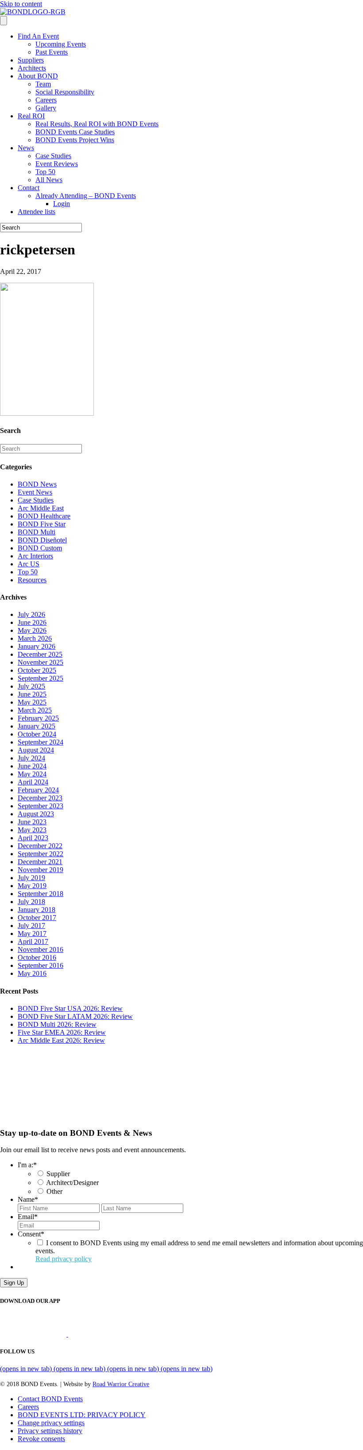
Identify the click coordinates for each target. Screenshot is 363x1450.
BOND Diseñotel (42, 540)
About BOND (38, 76)
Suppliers (31, 60)
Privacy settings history (50, 1430)
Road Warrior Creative (121, 1384)
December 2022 (40, 846)
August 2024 (36, 750)
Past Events (51, 52)
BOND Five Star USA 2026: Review (70, 1008)
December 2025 (40, 654)
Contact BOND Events (50, 1399)
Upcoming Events (60, 44)
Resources (32, 580)
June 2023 (32, 822)
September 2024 (40, 742)
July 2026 (31, 614)
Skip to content (21, 4)
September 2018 (40, 893)
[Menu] (3, 20)
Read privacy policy (63, 1259)
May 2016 (32, 973)
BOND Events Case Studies (75, 132)
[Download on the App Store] (34, 1334)
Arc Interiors (35, 556)
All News (48, 179)
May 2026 (32, 630)
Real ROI (31, 116)
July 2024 (31, 758)
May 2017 (32, 933)
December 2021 (40, 861)
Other (54, 1191)
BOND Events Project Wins (74, 140)
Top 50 (45, 171)
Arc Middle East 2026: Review (61, 1040)
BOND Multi (36, 532)
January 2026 (36, 646)
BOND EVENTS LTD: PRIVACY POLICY (82, 1415)
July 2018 (31, 901)
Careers (46, 100)
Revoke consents (41, 1438)
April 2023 (33, 838)
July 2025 (31, 686)
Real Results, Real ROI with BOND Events (96, 124)
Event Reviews (56, 164)
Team (43, 84)
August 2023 (36, 814)
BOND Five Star (42, 524)
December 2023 (40, 798)
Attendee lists (36, 211)
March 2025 (35, 710)
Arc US (28, 564)
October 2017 (37, 917)
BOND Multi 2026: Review (57, 1024)
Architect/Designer (72, 1182)
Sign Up (14, 1282)
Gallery (45, 108)
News (26, 148)
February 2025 (38, 718)
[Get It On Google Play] (105, 1334)
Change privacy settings (51, 1423)
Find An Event (38, 36)
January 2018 (36, 909)
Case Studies (53, 156)
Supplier (58, 1173)
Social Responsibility (64, 92)
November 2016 (40, 949)
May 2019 (32, 885)
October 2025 (37, 670)
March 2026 (35, 638)
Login (61, 203)
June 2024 (32, 766)
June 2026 (32, 622)
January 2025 (36, 726)
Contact (28, 187)
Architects (32, 68)
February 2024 (38, 790)
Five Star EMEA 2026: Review (62, 1032)
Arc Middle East (41, 508)
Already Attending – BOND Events (85, 195)
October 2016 (37, 957)
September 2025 (40, 678)
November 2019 (40, 869)
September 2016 (40, 965)
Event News (35, 492)
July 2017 (31, 925)
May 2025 (32, 702)
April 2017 (33, 941)
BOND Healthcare (44, 516)
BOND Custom (40, 548)
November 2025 (40, 662)
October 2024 (37, 734)
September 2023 (40, 806)
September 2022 (40, 854)
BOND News (37, 484)
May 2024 (32, 774)
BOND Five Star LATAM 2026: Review (75, 1016)
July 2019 (31, 877)
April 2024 (33, 782)
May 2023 (32, 830)
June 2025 (32, 694)
